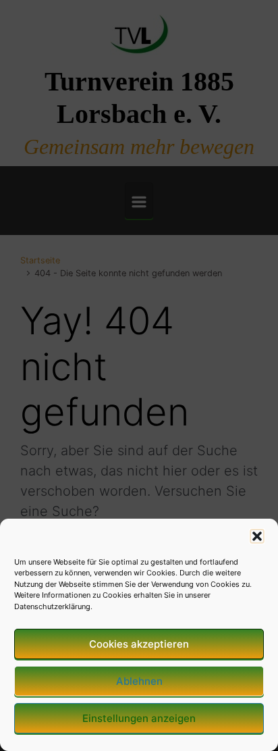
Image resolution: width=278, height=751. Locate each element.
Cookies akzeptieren (139, 644)
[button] (257, 536)
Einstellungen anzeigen (139, 718)
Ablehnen (139, 681)
